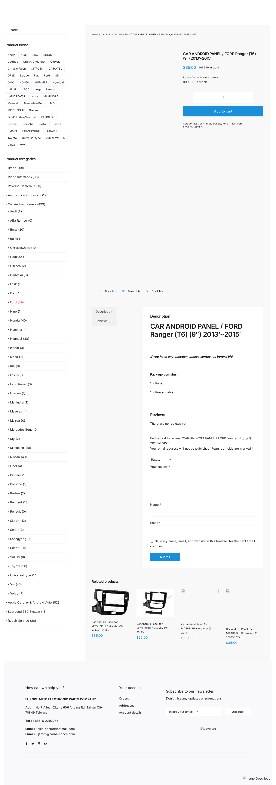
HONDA (25, 82)
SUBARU (51, 131)
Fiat (36, 75)
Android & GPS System (24, 195)
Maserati (13, 103)
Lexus (34, 96)
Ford (225, 123)
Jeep (38, 89)
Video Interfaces (20, 177)
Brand (12, 168)
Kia (12, 366)
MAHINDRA (50, 96)
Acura (11, 54)
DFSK (11, 75)
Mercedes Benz (21, 429)
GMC (11, 82)
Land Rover (18, 384)
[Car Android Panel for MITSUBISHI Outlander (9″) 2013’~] (116, 658)
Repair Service (18, 620)
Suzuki (15, 557)
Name (155, 504)
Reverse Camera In (21, 186)
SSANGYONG (31, 131)
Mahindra (17, 402)
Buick (14, 239)
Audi (23, 54)
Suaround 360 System (24, 611)
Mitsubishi (17, 448)
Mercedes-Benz (34, 103)
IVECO (25, 89)
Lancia (50, 89)
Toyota (12, 137)
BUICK (47, 54)
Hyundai (58, 82)
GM (57, 75)
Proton (43, 124)
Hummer (16, 329)
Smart (14, 530)
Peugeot (16, 502)
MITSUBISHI (16, 110)
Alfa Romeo (18, 220)
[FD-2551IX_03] (132, 164)
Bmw (35, 54)
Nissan (33, 110)
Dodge (24, 75)
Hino (13, 311)
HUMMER (41, 82)
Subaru (15, 548)
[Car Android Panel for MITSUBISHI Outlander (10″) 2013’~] (211, 591)
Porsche (28, 124)
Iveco (14, 357)
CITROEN (37, 68)
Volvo (11, 144)
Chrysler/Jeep (17, 68)
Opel (13, 466)
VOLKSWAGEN (55, 137)
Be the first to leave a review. (201, 77)
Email (155, 523)
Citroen (15, 266)
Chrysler (55, 61)
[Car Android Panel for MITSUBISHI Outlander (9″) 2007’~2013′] (203, 658)
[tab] (104, 311)
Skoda (57, 124)
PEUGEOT (48, 117)
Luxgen (15, 393)
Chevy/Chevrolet (34, 61)
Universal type (31, 137)
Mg (12, 439)
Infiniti (12, 89)
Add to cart (223, 111)
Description (104, 311)
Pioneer (13, 124)
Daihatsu (16, 275)
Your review (160, 467)
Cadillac (13, 61)
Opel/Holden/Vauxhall (22, 117)
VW (22, 144)
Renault (15, 511)
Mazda (15, 420)
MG (52, 103)
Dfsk (13, 284)
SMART (12, 131)
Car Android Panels (209, 123)
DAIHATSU (55, 68)
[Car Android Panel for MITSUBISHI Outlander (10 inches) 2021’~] (114, 591)
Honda (15, 320)
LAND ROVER (16, 96)
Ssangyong (18, 539)
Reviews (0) (104, 321)
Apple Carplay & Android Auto (30, 602)
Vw (12, 584)
